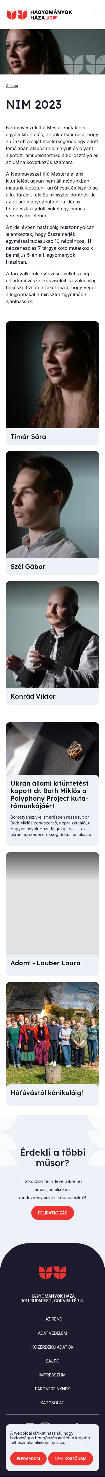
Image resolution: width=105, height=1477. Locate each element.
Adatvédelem (52, 1333)
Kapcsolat (52, 1402)
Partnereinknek (52, 1388)
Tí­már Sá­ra (28, 437)
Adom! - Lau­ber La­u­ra (45, 963)
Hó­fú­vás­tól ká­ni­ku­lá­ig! (46, 1093)
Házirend (52, 1318)
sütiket (39, 1433)
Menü (95, 15)
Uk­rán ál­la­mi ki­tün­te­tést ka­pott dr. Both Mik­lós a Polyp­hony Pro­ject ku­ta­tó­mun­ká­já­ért (49, 794)
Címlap (12, 85)
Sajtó (53, 1360)
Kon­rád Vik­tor (33, 696)
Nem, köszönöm (70, 1458)
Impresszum (52, 1374)
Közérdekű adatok (53, 1347)
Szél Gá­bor (28, 566)
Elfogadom (28, 1458)
